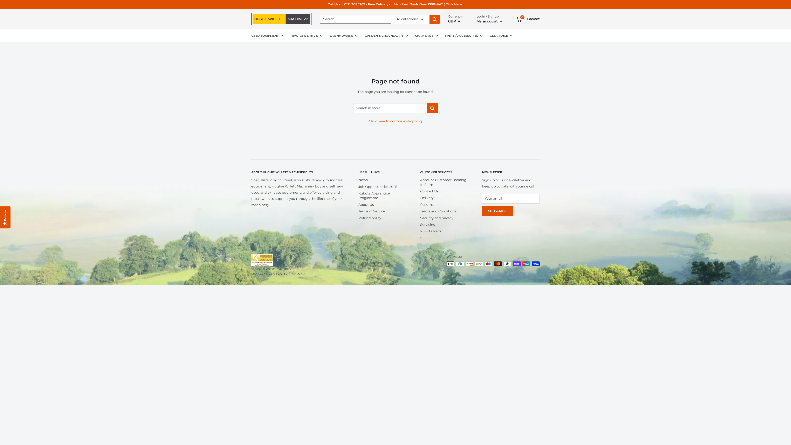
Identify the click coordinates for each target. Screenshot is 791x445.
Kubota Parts (431, 231)
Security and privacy (436, 218)
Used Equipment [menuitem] (264, 35)
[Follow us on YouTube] (380, 264)
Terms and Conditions (438, 211)
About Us (366, 205)
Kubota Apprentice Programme (374, 195)
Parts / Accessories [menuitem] (461, 35)
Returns (427, 205)
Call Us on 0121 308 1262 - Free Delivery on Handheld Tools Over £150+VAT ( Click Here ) (395, 4)
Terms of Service (371, 211)
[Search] (434, 19)
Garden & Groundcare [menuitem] (384, 35)
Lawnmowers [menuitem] (341, 35)
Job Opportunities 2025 (377, 187)
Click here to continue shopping (395, 121)
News (363, 180)
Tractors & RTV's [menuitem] (304, 35)
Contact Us (429, 191)
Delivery (427, 198)
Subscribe (497, 211)
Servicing (427, 225)
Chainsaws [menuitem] (424, 35)
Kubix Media (296, 274)
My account (487, 21)
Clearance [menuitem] (499, 35)
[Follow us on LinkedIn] (388, 264)
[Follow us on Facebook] (364, 264)
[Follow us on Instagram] (372, 264)
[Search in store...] (432, 108)
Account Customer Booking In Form (443, 182)
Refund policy (369, 218)
